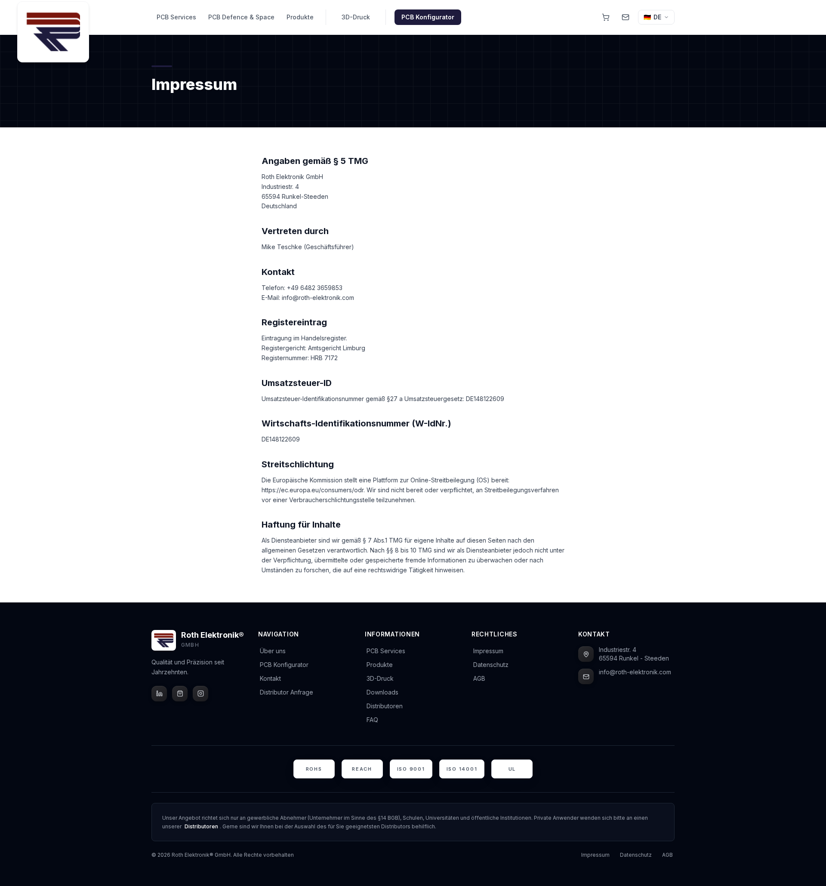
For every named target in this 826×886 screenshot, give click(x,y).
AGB (479, 678)
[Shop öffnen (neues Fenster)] (605, 17)
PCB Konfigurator (427, 17)
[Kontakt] (625, 17)
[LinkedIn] (159, 693)
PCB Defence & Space (241, 17)
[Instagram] (200, 693)
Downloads (382, 692)
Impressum (488, 650)
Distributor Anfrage (286, 692)
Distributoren (385, 706)
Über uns (273, 650)
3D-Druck (356, 17)
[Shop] (180, 693)
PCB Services (176, 17)
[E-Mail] (586, 676)
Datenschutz (491, 664)
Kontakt (270, 678)
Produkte (300, 17)
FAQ (372, 719)
